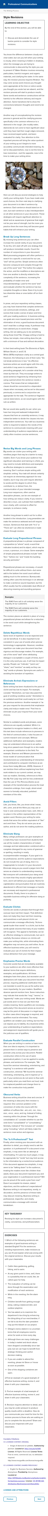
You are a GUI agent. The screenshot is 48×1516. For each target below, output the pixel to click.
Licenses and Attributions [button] (16, 1490)
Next (39, 1499)
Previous (10, 1499)
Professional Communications (22, 4)
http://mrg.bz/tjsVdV (32, 1449)
